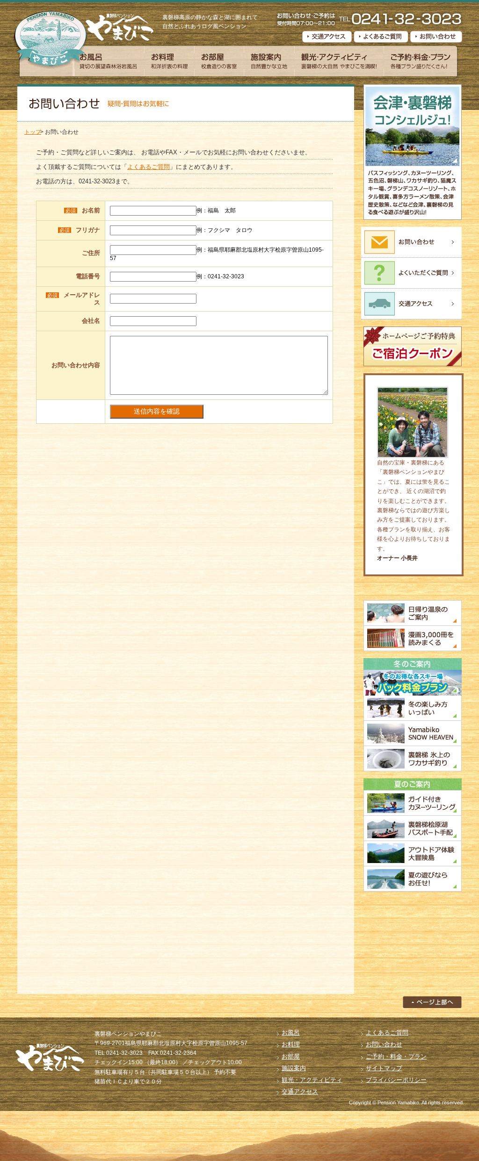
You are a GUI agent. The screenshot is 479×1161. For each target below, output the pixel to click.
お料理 (169, 61)
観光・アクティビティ (339, 61)
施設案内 (269, 61)
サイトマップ (384, 1068)
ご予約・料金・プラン (396, 1056)
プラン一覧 (420, 61)
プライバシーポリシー (396, 1079)
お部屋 (219, 61)
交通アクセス (300, 1091)
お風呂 (109, 61)
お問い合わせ (384, 1044)
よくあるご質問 (148, 166)
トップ (32, 132)
